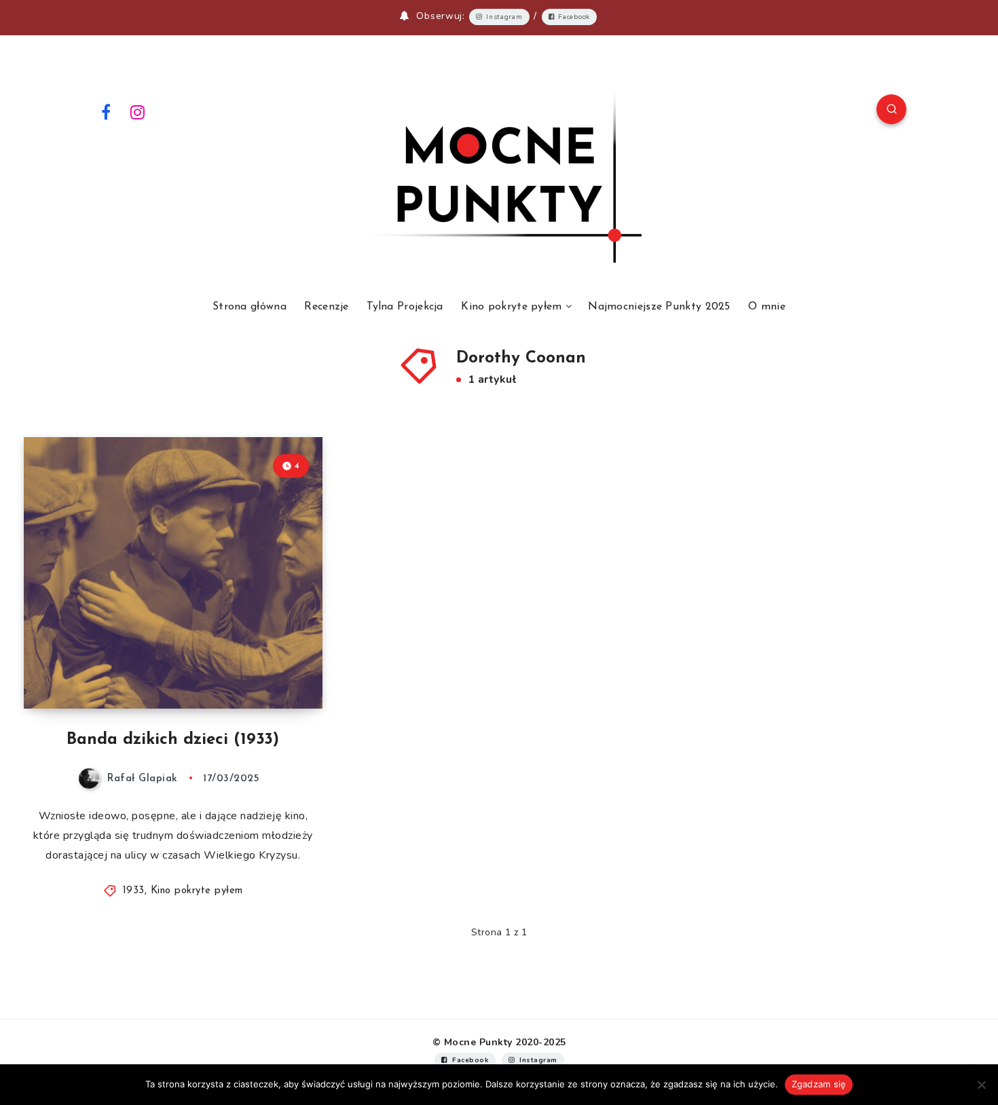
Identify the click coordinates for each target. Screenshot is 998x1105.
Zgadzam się (819, 1084)
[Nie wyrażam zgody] (981, 1084)
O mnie (767, 306)
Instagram (504, 17)
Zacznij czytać (268, 667)
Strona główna (249, 306)
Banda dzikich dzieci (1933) (173, 740)
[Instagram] (138, 111)
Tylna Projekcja (405, 306)
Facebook (574, 17)
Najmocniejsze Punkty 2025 (659, 306)
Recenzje (326, 306)
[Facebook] (106, 111)
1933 (134, 891)
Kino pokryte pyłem (511, 306)
